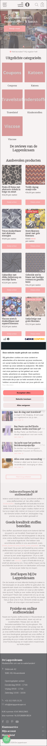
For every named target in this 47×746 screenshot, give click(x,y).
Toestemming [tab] (9, 346)
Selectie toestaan (23, 399)
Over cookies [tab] (24, 346)
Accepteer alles (23, 393)
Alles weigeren (23, 405)
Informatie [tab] (38, 346)
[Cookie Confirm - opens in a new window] (34, 339)
